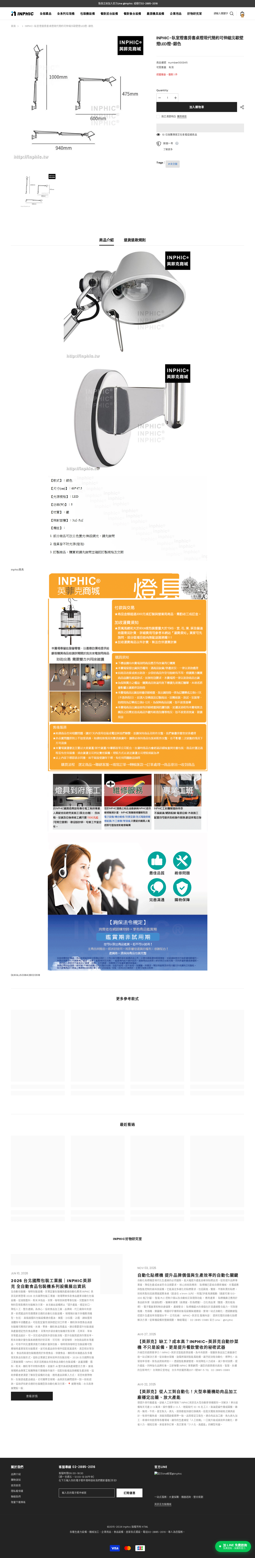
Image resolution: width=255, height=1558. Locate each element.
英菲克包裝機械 (163, 1504)
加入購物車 (196, 107)
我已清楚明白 (168, 116)
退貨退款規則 (135, 240)
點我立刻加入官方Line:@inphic (115, 3)
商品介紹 (106, 240)
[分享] (240, 107)
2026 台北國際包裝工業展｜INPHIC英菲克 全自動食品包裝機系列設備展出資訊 (51, 1283)
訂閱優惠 (129, 1493)
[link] (38, 1087)
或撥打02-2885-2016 (146, 3)
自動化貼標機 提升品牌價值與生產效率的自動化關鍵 (187, 1275)
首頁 (13, 26)
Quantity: (162, 90)
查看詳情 (32, 1396)
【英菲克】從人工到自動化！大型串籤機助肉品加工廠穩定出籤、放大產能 (187, 1394)
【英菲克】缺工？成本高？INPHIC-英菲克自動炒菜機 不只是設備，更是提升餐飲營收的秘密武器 (188, 1344)
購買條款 (182, 116)
